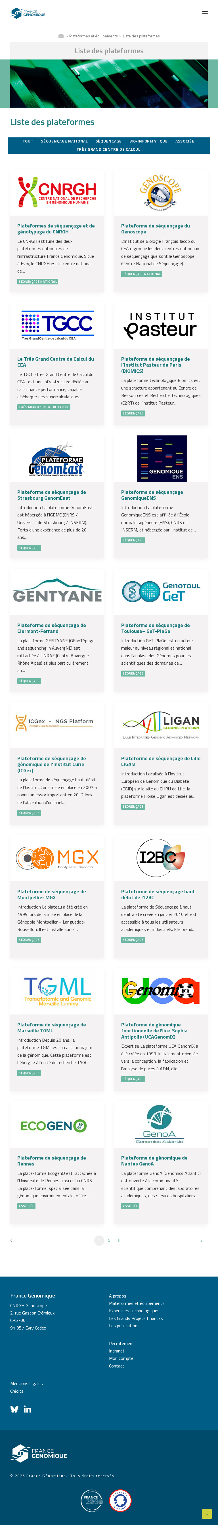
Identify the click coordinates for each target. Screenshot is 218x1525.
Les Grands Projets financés (136, 1318)
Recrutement (121, 1343)
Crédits (17, 1391)
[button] (205, 13)
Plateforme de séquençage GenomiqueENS (152, 495)
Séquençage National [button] (64, 141)
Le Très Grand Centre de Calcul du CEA (55, 362)
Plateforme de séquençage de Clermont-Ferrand (51, 628)
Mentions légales (26, 1383)
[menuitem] (28, 141)
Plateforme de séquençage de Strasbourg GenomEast (51, 495)
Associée (26, 1206)
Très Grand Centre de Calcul (44, 407)
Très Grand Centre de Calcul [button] (108, 149)
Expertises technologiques (134, 1310)
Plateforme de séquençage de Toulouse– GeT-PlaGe (155, 628)
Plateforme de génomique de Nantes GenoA (154, 1161)
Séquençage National (38, 281)
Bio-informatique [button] (148, 141)
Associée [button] (184, 141)
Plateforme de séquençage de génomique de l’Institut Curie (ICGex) (51, 764)
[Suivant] (200, 1242)
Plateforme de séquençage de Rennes (51, 1161)
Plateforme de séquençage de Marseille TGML (51, 1028)
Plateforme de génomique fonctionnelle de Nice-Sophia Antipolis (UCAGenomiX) (154, 1031)
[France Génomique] (27, 13)
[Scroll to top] (207, 1513)
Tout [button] (27, 141)
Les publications (124, 1325)
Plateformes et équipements (93, 36)
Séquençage (133, 413)
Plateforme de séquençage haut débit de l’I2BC (158, 894)
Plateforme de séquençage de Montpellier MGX (51, 894)
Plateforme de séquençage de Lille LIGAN (161, 761)
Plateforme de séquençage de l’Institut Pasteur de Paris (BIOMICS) (155, 365)
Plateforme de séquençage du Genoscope (155, 229)
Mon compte (121, 1358)
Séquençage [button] (109, 141)
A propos (117, 1295)
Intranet (117, 1350)
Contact (116, 1365)
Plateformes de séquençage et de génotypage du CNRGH (56, 229)
